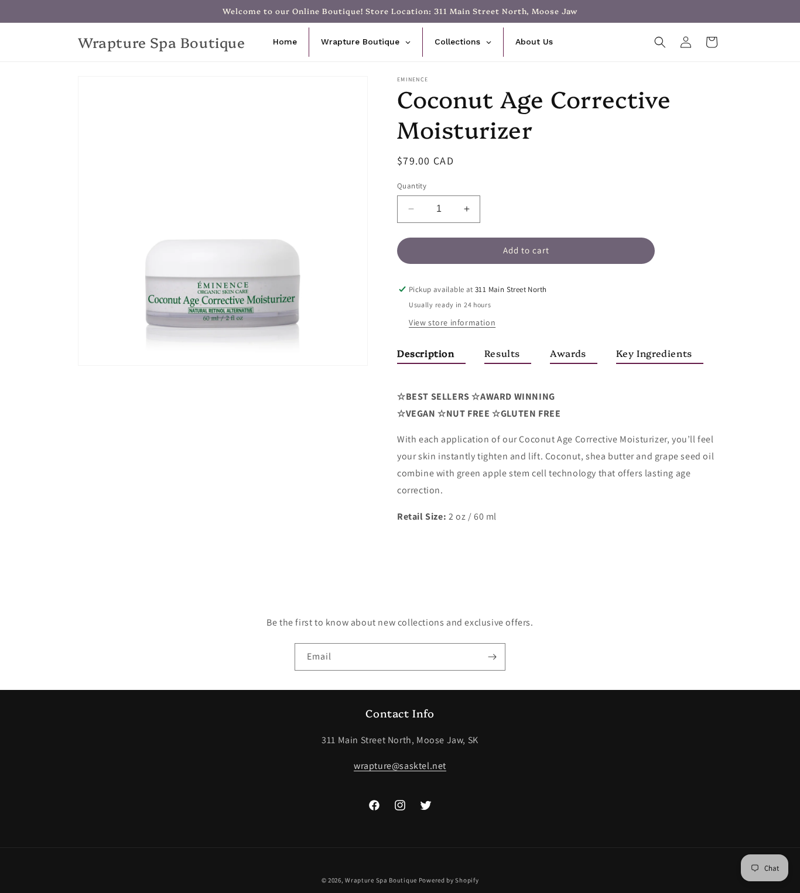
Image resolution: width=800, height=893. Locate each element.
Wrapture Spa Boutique (381, 880)
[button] (660, 42)
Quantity (411, 186)
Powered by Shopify (449, 880)
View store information (452, 322)
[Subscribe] (492, 657)
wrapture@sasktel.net (400, 766)
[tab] (431, 355)
